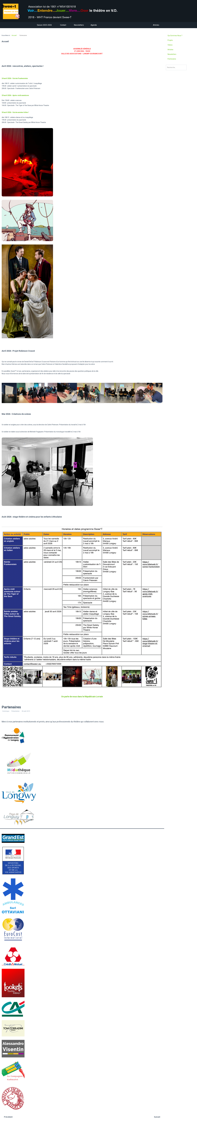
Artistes (170, 49)
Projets (170, 40)
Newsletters (172, 54)
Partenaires (172, 59)
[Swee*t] (82, 11)
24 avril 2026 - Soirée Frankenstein (15, 78)
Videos (170, 45)
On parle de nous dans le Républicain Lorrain (82, 696)
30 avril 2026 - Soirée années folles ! (15, 112)
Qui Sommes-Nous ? (175, 35)
